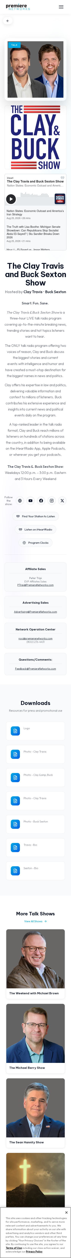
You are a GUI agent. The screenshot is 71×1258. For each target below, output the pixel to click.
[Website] (20, 500)
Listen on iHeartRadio (38, 529)
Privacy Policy (34, 1251)
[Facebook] (41, 500)
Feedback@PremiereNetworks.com (35, 668)
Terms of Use (14, 1247)
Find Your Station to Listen (38, 516)
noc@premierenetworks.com (35, 638)
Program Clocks (38, 542)
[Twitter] (62, 500)
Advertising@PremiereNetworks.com (35, 611)
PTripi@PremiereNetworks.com (35, 585)
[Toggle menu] (61, 7)
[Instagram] (52, 500)
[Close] (66, 1212)
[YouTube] (30, 500)
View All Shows (33, 921)
